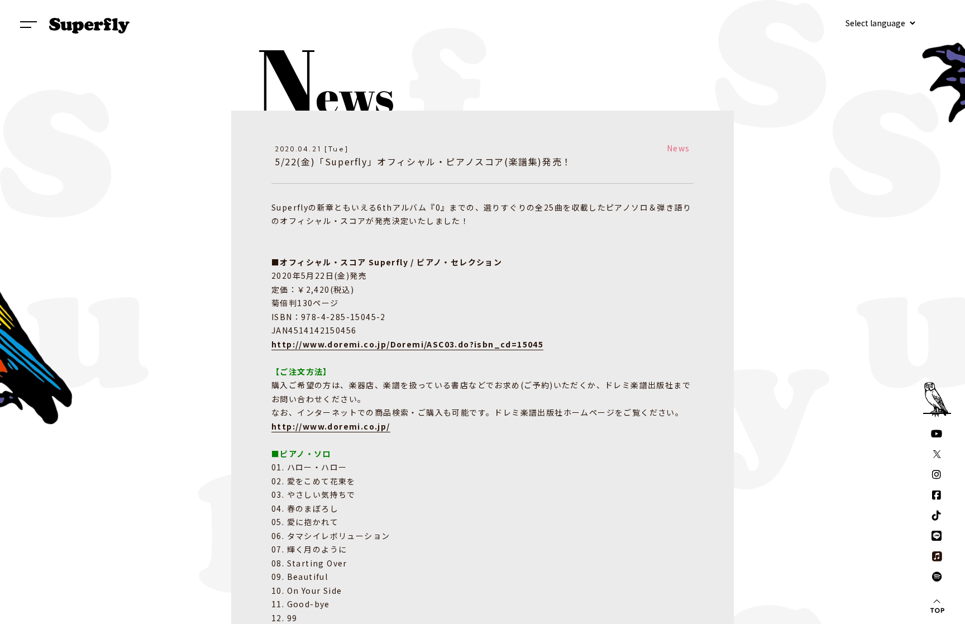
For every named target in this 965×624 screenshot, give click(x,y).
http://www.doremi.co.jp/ (330, 426)
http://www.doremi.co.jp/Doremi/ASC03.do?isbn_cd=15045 (407, 344)
